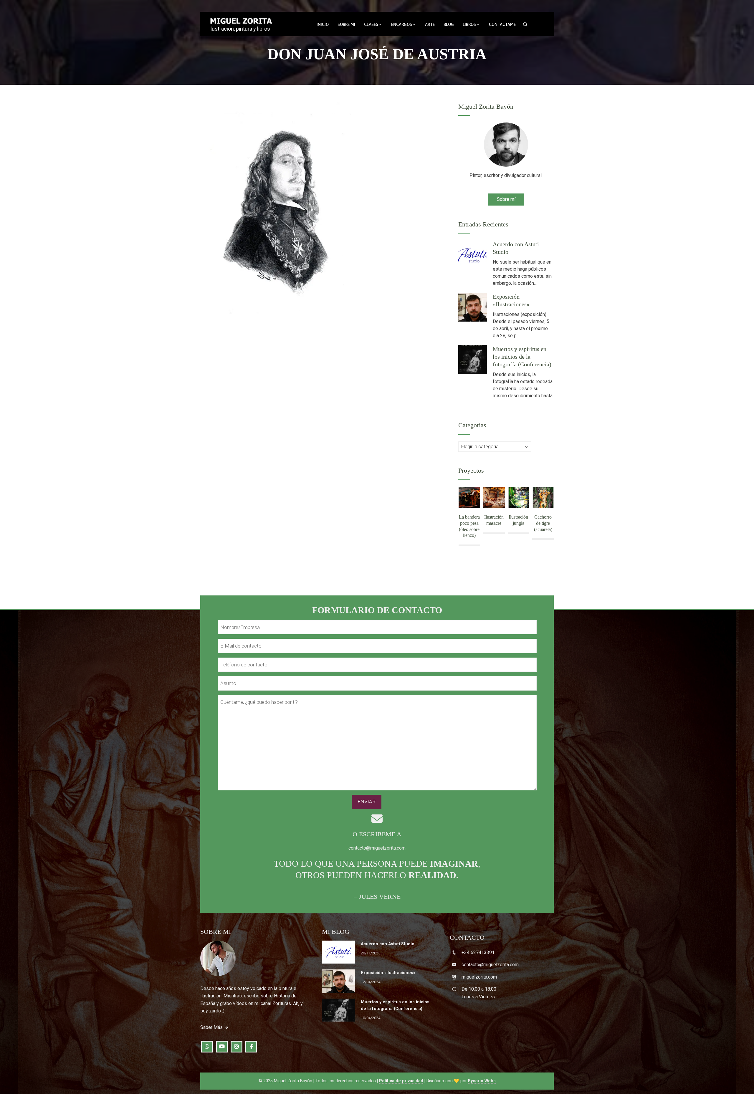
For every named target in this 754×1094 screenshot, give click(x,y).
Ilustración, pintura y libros (239, 29)
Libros (469, 24)
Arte (430, 24)
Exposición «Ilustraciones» (388, 972)
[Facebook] (251, 1046)
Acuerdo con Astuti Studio (387, 943)
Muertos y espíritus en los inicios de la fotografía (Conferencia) (522, 357)
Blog (449, 24)
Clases (371, 24)
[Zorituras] (222, 1046)
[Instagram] (236, 1046)
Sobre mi (346, 24)
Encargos (401, 24)
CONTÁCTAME (502, 24)
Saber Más (211, 1027)
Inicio (323, 24)
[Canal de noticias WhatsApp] (207, 1046)
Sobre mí (506, 199)
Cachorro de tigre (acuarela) (543, 523)
